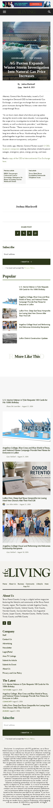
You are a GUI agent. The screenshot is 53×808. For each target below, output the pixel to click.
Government (18, 58)
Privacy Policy (29, 268)
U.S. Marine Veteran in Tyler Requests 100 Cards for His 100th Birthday (33, 288)
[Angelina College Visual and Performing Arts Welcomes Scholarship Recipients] (10, 326)
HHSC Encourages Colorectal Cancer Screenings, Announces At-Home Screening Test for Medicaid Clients (13, 177)
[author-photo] (4, 406)
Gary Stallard (10, 457)
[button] (4, 11)
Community (7, 702)
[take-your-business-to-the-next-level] (26, 4)
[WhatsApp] (35, 233)
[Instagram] (9, 623)
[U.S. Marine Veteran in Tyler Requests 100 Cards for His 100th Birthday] (10, 288)
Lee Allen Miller (12, 504)
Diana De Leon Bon (13, 406)
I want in (25, 262)
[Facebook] (17, 233)
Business (6, 711)
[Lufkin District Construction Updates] (10, 338)
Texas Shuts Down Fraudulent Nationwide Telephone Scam (37, 175)
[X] (23, 233)
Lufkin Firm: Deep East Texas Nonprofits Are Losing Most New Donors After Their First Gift (34, 313)
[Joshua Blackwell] (26, 196)
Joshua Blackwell (28, 84)
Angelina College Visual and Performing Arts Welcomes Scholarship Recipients (26, 547)
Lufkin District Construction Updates (33, 338)
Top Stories (35, 58)
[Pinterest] (29, 233)
